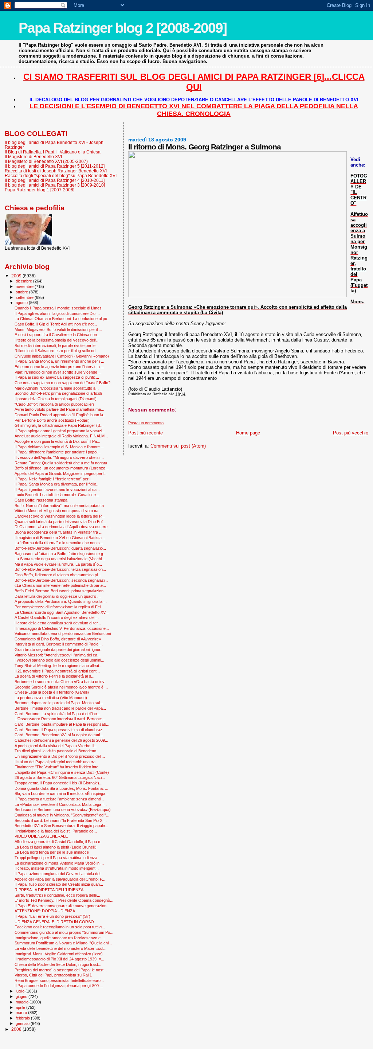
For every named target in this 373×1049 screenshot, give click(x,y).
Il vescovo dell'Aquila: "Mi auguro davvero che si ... (59, 457)
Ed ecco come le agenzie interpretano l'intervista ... (59, 366)
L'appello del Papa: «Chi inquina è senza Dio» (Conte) (62, 772)
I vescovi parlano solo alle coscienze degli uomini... (59, 660)
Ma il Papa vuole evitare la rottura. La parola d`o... (58, 564)
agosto (22, 302)
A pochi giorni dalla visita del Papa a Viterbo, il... (56, 746)
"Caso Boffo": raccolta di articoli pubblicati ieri (54, 404)
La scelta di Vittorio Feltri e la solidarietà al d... (54, 676)
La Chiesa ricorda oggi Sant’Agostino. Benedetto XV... (62, 612)
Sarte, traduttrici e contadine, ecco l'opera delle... (57, 895)
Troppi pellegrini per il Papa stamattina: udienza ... (58, 857)
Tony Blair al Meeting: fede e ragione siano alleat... (58, 665)
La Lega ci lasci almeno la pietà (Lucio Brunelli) (56, 847)
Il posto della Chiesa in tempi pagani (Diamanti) (56, 399)
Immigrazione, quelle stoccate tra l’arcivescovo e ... (60, 938)
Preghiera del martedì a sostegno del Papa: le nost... (61, 970)
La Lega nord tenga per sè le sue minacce (52, 852)
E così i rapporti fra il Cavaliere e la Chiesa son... (57, 334)
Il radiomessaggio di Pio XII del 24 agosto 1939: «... (59, 959)
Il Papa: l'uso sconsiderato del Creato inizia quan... (59, 884)
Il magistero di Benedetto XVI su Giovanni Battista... (60, 537)
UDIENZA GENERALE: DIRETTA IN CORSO (54, 922)
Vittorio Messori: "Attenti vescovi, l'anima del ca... (58, 655)
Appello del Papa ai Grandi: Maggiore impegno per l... (61, 473)
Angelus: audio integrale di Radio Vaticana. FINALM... (61, 436)
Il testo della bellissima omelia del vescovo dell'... (57, 340)
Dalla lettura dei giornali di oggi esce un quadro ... (58, 596)
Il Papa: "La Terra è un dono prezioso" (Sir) (52, 916)
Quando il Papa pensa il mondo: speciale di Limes (58, 308)
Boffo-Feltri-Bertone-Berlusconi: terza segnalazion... (60, 569)
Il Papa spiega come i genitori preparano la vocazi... (60, 431)
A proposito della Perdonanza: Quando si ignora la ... (61, 601)
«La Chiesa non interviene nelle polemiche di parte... (60, 585)
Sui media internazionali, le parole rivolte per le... (57, 345)
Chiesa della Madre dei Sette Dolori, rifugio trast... (58, 964)
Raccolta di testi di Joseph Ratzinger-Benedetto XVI (56, 170)
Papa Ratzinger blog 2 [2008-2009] (123, 28)
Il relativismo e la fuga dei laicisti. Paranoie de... (56, 831)
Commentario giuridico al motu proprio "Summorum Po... (64, 932)
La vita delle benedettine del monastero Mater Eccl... (60, 948)
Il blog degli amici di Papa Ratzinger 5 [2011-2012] (55, 166)
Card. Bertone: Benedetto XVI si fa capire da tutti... (59, 735)
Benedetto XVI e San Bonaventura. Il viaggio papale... (61, 825)
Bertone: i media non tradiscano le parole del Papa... (60, 708)
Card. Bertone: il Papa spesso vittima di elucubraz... (60, 730)
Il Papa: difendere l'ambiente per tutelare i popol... (58, 452)
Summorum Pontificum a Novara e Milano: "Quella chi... (63, 943)
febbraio (23, 1018)
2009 (17, 275)
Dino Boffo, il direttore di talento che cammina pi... (58, 575)
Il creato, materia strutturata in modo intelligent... (57, 868)
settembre (25, 297)
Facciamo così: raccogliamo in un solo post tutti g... (60, 927)
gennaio (23, 1023)
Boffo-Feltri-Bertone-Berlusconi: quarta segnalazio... (60, 548)
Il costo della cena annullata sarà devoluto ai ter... (58, 623)
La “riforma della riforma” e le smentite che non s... (59, 543)
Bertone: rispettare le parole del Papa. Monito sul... (59, 703)
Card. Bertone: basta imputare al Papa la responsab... (62, 724)
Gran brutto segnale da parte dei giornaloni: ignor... (59, 649)
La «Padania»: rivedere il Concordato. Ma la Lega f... (61, 804)
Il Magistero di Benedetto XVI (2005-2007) (46, 161)
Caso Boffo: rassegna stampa (41, 500)
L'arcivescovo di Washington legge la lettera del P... (60, 516)
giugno (22, 996)
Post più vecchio (350, 433)
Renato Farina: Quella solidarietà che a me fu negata (61, 463)
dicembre (24, 281)
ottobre (22, 292)
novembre (25, 286)
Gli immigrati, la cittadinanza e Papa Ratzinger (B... (59, 425)
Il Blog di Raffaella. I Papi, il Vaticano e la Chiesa (53, 151)
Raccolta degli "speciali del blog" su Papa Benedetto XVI (61, 175)
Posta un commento (146, 423)
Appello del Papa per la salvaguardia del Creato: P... (60, 879)
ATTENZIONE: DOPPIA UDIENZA (45, 911)
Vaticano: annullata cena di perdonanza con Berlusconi (63, 633)
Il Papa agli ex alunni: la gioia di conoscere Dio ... (57, 313)
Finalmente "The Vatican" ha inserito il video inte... (58, 767)
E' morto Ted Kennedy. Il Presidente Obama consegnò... (64, 900)
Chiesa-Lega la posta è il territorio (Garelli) (52, 692)
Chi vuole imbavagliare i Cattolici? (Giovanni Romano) (62, 356)
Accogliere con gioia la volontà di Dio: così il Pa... (57, 441)
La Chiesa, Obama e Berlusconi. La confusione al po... (62, 318)
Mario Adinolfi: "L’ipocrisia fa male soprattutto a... (57, 388)
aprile (21, 1007)
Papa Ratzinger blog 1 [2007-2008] (39, 189)
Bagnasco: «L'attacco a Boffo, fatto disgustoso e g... (60, 553)
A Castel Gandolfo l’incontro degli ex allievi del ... (57, 617)
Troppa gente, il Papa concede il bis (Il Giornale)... (58, 783)
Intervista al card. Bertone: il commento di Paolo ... (59, 644)
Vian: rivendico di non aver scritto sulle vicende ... (58, 372)
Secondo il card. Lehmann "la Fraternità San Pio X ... (61, 820)
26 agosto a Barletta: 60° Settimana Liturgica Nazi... (60, 777)
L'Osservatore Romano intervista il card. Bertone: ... (60, 719)
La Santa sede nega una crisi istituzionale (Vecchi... (60, 559)
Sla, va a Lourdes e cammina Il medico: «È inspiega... (62, 793)
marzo (22, 1012)
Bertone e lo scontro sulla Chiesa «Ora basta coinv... (61, 681)
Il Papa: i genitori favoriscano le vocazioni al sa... (57, 489)
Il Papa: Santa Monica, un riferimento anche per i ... (59, 361)
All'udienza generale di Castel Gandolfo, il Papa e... (59, 841)
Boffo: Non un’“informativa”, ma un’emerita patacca (59, 505)
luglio (20, 991)
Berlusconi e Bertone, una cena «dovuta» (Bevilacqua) (63, 809)
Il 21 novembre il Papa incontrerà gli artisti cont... (57, 671)
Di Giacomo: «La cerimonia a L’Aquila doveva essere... (63, 526)
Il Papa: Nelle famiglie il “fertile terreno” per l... (54, 479)
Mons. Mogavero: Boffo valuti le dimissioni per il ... (58, 329)
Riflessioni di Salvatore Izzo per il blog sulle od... (57, 350)
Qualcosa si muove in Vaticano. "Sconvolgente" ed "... (62, 815)
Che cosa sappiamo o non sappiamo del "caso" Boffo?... (64, 383)
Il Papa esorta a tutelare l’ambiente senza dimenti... (59, 799)
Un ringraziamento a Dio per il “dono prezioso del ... (60, 756)
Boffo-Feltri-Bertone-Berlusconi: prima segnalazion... (61, 591)
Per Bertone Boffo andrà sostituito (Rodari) (52, 420)
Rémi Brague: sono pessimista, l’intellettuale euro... (59, 980)
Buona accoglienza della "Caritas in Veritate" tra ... (58, 532)
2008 (17, 1029)
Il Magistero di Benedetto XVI (33, 156)
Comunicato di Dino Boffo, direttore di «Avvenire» (58, 639)
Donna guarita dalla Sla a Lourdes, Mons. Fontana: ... (61, 788)
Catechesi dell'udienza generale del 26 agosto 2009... (61, 740)
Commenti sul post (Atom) (178, 446)
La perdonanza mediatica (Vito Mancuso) (51, 697)
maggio (23, 1002)
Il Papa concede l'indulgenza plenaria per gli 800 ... (59, 985)
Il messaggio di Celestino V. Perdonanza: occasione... (62, 628)
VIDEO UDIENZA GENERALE (41, 836)
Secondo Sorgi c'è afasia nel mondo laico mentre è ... (61, 687)
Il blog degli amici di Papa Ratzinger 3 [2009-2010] (55, 185)
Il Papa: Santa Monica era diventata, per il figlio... (57, 484)
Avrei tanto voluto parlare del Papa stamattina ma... (59, 409)
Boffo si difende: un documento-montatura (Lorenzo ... (62, 468)
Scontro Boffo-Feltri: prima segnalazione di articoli (58, 393)
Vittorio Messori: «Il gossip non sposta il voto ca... (58, 510)
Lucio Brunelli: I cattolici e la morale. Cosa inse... (57, 494)
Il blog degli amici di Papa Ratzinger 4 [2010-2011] (55, 180)
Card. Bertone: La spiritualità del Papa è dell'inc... (57, 713)
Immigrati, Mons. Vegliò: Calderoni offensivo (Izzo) (59, 954)
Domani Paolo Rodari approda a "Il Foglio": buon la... (60, 415)
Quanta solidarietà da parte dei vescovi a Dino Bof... (60, 521)
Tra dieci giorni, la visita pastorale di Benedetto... (57, 751)
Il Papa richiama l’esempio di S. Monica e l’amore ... (59, 447)
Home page (248, 433)
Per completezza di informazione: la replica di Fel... (59, 607)
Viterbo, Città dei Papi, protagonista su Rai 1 (53, 975)
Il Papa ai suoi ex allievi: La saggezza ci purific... (57, 377)
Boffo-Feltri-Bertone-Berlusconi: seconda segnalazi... (61, 580)
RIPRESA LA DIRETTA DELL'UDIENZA (49, 890)
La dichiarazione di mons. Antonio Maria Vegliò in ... (59, 863)
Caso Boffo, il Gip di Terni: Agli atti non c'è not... (56, 324)
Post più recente (145, 433)
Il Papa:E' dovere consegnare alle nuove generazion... (62, 906)
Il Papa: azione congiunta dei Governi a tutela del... (59, 873)
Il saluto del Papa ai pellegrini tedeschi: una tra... (57, 762)
